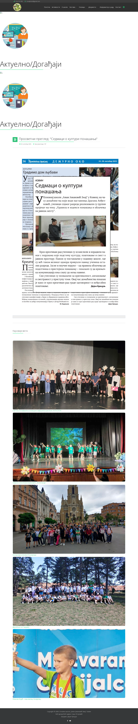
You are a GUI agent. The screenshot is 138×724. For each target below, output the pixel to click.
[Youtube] (70, 721)
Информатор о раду (107, 7)
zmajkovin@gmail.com (33, 1)
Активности (56, 7)
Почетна (47, 7)
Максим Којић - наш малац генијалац (27, 699)
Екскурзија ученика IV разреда (24, 555)
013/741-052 (19, 1)
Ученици (82, 7)
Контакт (118, 7)
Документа (92, 7)
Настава (72, 7)
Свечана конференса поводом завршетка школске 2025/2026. (37, 410)
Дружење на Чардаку (21, 627)
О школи (65, 7)
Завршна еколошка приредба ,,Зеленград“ (29, 483)
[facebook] (67, 721)
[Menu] (123, 7)
